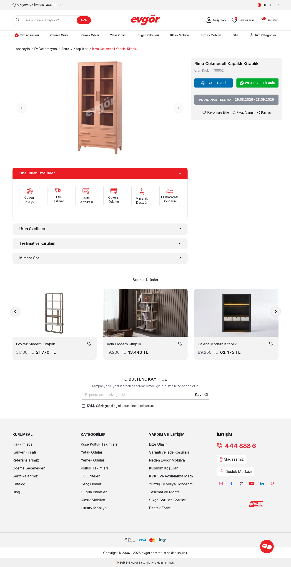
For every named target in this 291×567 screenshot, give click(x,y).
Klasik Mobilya (180, 35)
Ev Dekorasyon (45, 49)
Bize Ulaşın (158, 444)
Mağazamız (234, 459)
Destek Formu (160, 508)
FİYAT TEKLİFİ (216, 83)
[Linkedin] (262, 483)
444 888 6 (240, 446)
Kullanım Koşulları (163, 468)
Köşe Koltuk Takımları (99, 444)
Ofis (235, 35)
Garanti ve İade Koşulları (169, 452)
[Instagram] (221, 483)
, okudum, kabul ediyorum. (120, 406)
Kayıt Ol (201, 394)
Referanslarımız (26, 460)
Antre (65, 49)
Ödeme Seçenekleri (29, 468)
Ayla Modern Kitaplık (124, 344)
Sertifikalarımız (25, 476)
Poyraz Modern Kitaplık (35, 344)
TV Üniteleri (90, 476)
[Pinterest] (272, 483)
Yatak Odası (118, 35)
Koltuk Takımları (94, 468)
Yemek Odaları (93, 460)
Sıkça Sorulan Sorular (167, 500)
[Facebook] (231, 483)
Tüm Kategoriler (265, 35)
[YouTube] (252, 483)
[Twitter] (242, 483)
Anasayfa (23, 49)
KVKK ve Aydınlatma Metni (171, 476)
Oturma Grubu (59, 35)
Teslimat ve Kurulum (37, 243)
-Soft (121, 562)
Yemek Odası (90, 35)
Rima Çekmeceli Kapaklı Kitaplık (114, 49)
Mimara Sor (29, 258)
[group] (100, 108)
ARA (84, 20)
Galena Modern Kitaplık (217, 344)
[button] (21, 107)
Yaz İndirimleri (29, 35)
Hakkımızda (23, 444)
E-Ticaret (132, 562)
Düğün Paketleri (148, 35)
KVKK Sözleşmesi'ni (101, 406)
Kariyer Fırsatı (24, 452)
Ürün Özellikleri (32, 229)
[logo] (145, 20)
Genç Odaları (91, 484)
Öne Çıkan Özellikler (37, 173)
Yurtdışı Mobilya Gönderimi (171, 484)
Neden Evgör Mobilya (167, 460)
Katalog (19, 484)
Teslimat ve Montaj (164, 492)
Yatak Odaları (92, 452)
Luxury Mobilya (211, 35)
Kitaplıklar (81, 49)
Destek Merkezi (238, 471)
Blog (16, 492)
